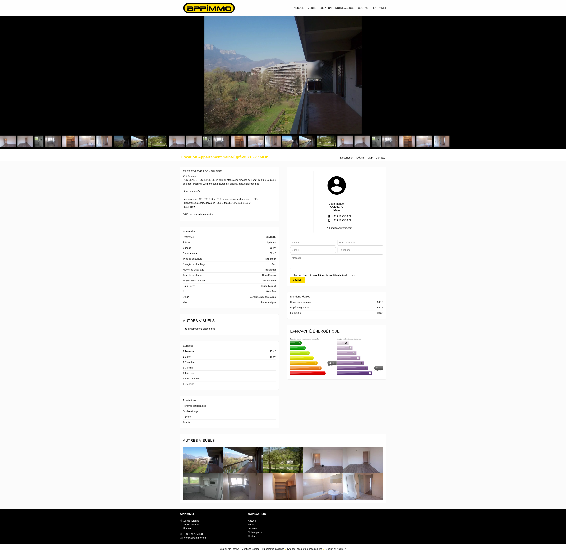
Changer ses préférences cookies (304, 549)
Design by (335, 549)
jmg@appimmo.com (341, 228)
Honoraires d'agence (273, 549)
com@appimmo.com (195, 537)
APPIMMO (187, 514)
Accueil (209, 8)
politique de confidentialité (330, 275)
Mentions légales (250, 549)
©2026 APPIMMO (229, 549)
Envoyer (297, 280)
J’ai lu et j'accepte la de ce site (324, 275)
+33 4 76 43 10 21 (341, 216)
